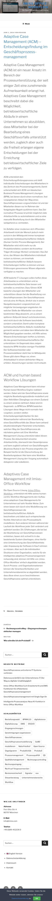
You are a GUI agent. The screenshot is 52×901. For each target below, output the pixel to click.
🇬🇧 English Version (14, 854)
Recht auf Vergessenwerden (17, 769)
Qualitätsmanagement (14, 760)
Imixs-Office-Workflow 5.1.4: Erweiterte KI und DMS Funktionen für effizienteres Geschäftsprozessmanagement (26, 689)
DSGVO (31, 724)
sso (37, 773)
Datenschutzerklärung (16, 858)
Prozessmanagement (14, 755)
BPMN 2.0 (27, 719)
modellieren (10, 746)
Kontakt (9, 868)
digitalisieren (40, 719)
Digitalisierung (11, 724)
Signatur (28, 773)
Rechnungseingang (13, 764)
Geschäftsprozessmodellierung (18, 742)
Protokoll (38, 751)
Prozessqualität (33, 755)
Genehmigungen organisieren (18, 733)
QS (44, 755)
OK (37, 898)
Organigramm (11, 751)
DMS (23, 724)
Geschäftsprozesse (13, 737)
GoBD (37, 742)
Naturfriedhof (24, 746)
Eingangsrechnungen (14, 728)
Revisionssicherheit (13, 773)
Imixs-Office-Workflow (35, 5)
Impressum (11, 863)
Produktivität (25, 751)
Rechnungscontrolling (36, 760)
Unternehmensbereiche (32, 778)
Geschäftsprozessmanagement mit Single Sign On (25, 697)
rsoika (22, 32)
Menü (27, 24)
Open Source (39, 746)
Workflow (9, 782)
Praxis (10, 611)
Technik (19, 611)
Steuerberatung (12, 778)
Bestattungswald (12, 719)
